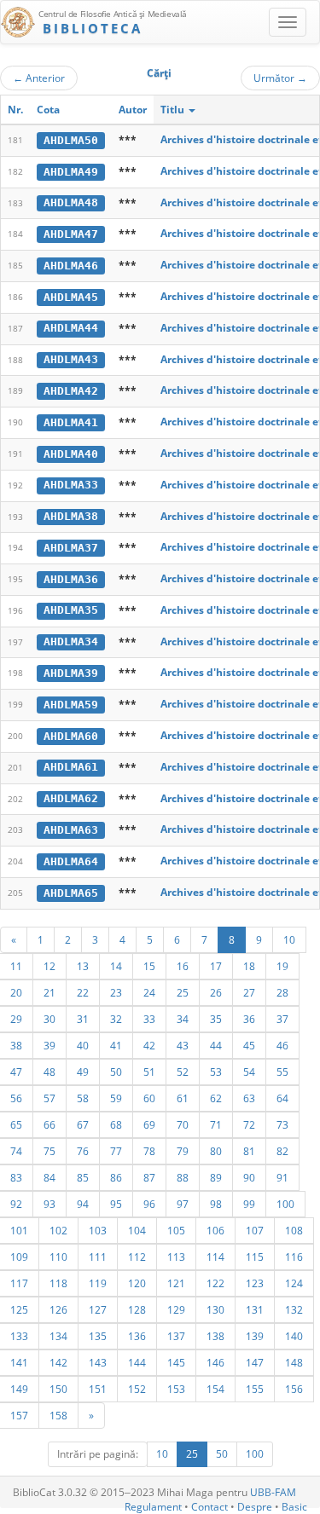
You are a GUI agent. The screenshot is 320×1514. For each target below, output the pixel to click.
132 (294, 1309)
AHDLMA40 (71, 454)
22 (83, 992)
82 (282, 1151)
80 (216, 1151)
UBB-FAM (273, 1492)
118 (58, 1283)
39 (49, 1045)
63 (249, 1098)
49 (83, 1071)
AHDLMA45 (71, 297)
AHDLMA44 (71, 327)
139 (255, 1336)
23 (116, 992)
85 (83, 1177)
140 (294, 1336)
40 (83, 1045)
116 (294, 1256)
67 (83, 1124)
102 (58, 1230)
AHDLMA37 (71, 547)
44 (216, 1045)
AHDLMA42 (71, 390)
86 (116, 1177)
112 (137, 1256)
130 (215, 1309)
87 (149, 1177)
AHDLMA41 (71, 422)
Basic (294, 1507)
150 (58, 1389)
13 (83, 966)
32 (116, 1019)
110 (58, 1256)
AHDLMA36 (71, 579)
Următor (280, 77)
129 (176, 1309)
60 (149, 1098)
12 (49, 966)
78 (149, 1151)
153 (176, 1389)
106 (215, 1230)
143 (98, 1362)
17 (216, 966)
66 (49, 1124)
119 (98, 1283)
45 (249, 1045)
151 (98, 1389)
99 (249, 1204)
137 (176, 1336)
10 (289, 939)
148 (294, 1362)
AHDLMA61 (71, 766)
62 (216, 1098)
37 (282, 1019)
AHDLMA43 (71, 359)
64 (282, 1098)
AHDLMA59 (71, 704)
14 (116, 966)
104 (137, 1230)
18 (249, 966)
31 (83, 1019)
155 (255, 1389)
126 (58, 1309)
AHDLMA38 (71, 516)
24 (149, 992)
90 (249, 1177)
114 (215, 1256)
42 (149, 1045)
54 (249, 1071)
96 (149, 1204)
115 (255, 1256)
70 (183, 1124)
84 (49, 1177)
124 (294, 1283)
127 (98, 1309)
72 (249, 1124)
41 (116, 1045)
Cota (48, 109)
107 (255, 1230)
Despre (254, 1507)
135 (98, 1336)
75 (49, 1151)
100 (285, 1204)
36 (249, 1019)
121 (176, 1283)
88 (183, 1177)
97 (183, 1204)
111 (98, 1256)
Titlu (173, 109)
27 (249, 992)
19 (282, 966)
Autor (133, 109)
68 (116, 1124)
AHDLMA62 (71, 798)
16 (183, 966)
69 (149, 1124)
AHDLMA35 (71, 610)
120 (137, 1283)
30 (49, 1019)
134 (58, 1336)
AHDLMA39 (71, 673)
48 (49, 1071)
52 (183, 1071)
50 (116, 1071)
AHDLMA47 (71, 234)
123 (255, 1283)
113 (176, 1256)
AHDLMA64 (71, 861)
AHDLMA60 (71, 736)
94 (83, 1204)
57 (49, 1098)
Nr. (15, 109)
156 (294, 1389)
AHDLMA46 (71, 265)
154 (215, 1389)
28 (282, 992)
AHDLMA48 (71, 202)
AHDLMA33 (71, 484)
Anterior (39, 77)
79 (183, 1151)
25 (183, 992)
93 (49, 1204)
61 (183, 1098)
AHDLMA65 (71, 893)
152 (137, 1389)
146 (215, 1362)
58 (83, 1098)
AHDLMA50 (71, 140)
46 (282, 1045)
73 (282, 1124)
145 (176, 1362)
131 (255, 1309)
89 (216, 1177)
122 (215, 1283)
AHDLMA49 (71, 171)
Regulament (153, 1507)
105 (176, 1230)
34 (183, 1019)
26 (216, 992)
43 (183, 1045)
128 (137, 1309)
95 (116, 1204)
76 (83, 1151)
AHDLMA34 (71, 641)
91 (282, 1177)
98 (216, 1204)
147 (255, 1362)
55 (282, 1071)
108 (294, 1230)
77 (116, 1151)
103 (98, 1230)
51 (149, 1071)
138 (215, 1336)
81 (249, 1151)
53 (216, 1071)
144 (137, 1362)
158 (58, 1415)
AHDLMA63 (71, 829)
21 (49, 992)
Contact (209, 1507)
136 (137, 1336)
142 (58, 1362)
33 (149, 1019)
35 (216, 1019)
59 (116, 1098)
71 (216, 1124)
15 (149, 966)
